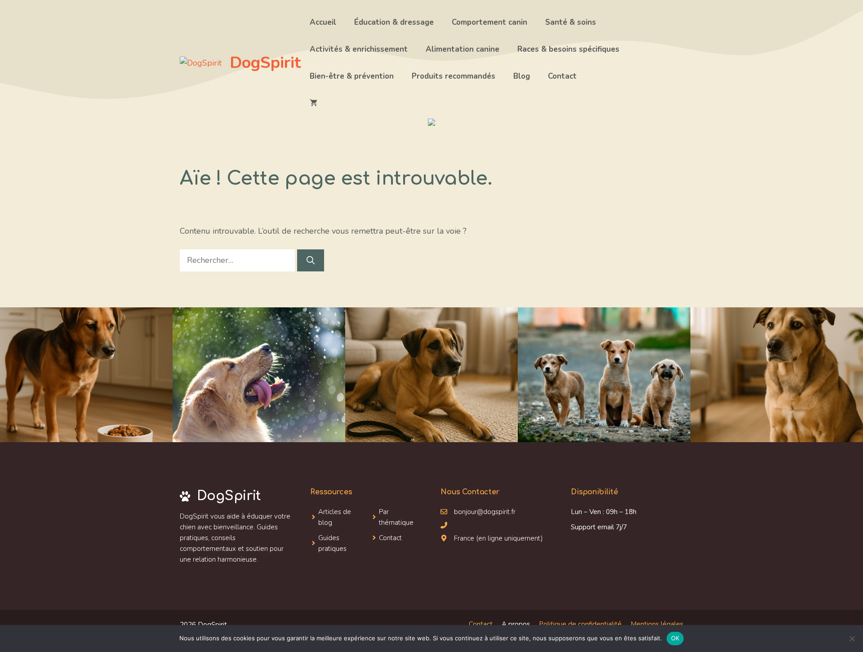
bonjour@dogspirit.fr (485, 511)
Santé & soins (570, 22)
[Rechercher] (310, 260)
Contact (562, 76)
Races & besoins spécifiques (568, 49)
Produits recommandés (453, 76)
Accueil (323, 22)
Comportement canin (489, 22)
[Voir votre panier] (313, 103)
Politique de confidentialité (580, 624)
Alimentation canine (462, 49)
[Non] (851, 638)
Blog (521, 76)
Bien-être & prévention (352, 76)
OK (675, 638)
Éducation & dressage (394, 22)
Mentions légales (657, 624)
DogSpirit (265, 63)
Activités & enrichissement (359, 49)
